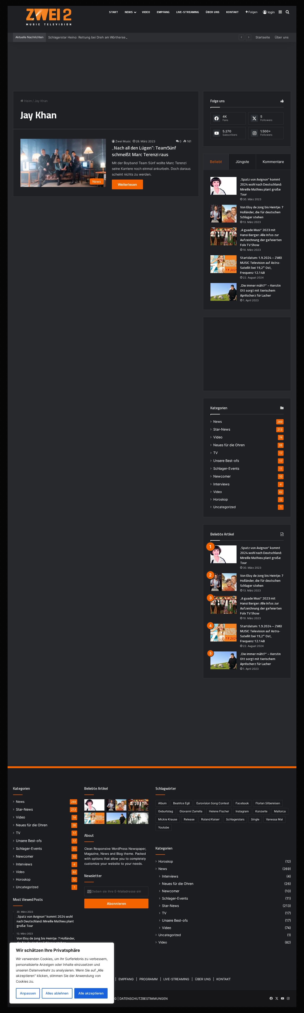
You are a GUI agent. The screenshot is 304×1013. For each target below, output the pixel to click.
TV (215, 453)
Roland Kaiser (210, 819)
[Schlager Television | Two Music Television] (48, 17)
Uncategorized (224, 507)
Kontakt (232, 12)
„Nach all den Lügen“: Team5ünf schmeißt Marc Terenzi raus (144, 151)
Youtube (163, 827)
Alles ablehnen (57, 993)
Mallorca (280, 811)
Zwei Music (123, 141)
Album (162, 803)
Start (113, 12)
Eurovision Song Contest (212, 803)
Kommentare (273, 161)
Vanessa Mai (274, 819)
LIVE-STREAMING (176, 979)
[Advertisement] (152, 65)
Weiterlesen (127, 184)
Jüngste (242, 161)
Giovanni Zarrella (191, 811)
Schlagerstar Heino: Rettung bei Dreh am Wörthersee (87, 37)
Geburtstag (165, 811)
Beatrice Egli (181, 803)
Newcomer (222, 476)
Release (189, 819)
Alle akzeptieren (91, 993)
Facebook (242, 803)
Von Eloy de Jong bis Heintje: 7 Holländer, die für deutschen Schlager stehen (261, 212)
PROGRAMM (148, 979)
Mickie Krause (167, 819)
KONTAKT (223, 979)
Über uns (212, 12)
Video (146, 12)
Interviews (221, 484)
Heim (27, 101)
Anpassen (28, 993)
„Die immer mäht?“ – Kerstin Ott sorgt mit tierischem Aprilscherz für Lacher (260, 290)
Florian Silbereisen (268, 803)
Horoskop (220, 499)
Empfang (163, 12)
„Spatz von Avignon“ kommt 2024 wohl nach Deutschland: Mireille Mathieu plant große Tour (261, 186)
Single (255, 819)
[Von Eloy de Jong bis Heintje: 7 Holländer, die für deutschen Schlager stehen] (223, 214)
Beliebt (216, 161)
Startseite (263, 37)
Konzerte (261, 811)
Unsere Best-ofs (226, 461)
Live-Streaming (187, 12)
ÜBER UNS (203, 979)
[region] (62, 973)
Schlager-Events (226, 468)
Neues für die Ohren (229, 445)
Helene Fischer (219, 811)
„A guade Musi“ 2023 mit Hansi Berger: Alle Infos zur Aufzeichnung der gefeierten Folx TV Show (261, 237)
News (129, 12)
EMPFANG (126, 979)
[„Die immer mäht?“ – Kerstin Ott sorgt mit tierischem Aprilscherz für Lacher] (223, 292)
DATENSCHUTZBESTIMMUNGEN (143, 998)
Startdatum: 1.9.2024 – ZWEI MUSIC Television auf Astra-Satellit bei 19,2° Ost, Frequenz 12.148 (261, 265)
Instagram (242, 811)
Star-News (221, 429)
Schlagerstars (235, 819)
